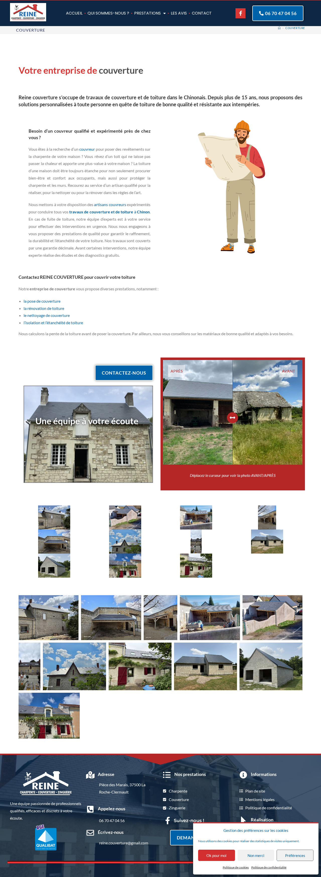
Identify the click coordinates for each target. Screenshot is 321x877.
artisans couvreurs (110, 204)
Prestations (147, 13)
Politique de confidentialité (268, 867)
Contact (202, 13)
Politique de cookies (236, 867)
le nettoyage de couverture (47, 315)
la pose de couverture (42, 301)
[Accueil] (279, 28)
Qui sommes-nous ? (108, 13)
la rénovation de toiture (44, 308)
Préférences (295, 855)
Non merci (256, 855)
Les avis (179, 13)
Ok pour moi (216, 855)
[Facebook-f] (240, 13)
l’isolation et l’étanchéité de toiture (53, 322)
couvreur (87, 149)
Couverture (295, 28)
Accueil (74, 13)
